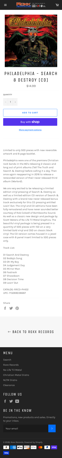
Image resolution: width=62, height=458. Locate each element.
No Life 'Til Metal (12, 369)
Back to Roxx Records (32, 332)
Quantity (7, 94)
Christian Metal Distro (16, 374)
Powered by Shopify (33, 442)
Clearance (9, 385)
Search (7, 359)
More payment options (30, 129)
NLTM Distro (10, 380)
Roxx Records (11, 364)
